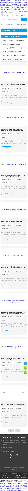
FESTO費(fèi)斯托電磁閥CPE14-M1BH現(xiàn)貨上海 (14, 130)
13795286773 (25, 363)
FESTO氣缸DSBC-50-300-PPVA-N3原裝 (14, 404)
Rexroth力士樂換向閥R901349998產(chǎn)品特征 (14, 48)
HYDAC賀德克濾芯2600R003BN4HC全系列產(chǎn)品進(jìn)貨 (14, 51)
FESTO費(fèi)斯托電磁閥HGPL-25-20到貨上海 (14, 176)
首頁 (12, 24)
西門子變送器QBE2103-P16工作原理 (12, 44)
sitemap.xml (23, 477)
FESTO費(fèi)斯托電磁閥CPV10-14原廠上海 (14, 267)
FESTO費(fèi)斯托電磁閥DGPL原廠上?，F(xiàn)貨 (14, 359)
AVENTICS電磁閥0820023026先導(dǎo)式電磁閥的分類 (14, 55)
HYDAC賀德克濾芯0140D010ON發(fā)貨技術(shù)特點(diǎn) (14, 40)
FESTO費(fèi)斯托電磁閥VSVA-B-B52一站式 (14, 84)
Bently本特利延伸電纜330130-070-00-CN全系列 (14, 59)
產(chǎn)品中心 (18, 24)
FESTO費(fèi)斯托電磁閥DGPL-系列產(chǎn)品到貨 (14, 313)
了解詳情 (6, 102)
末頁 (17, 430)
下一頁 (11, 430)
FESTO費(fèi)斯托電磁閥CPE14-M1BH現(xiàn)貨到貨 (14, 221)
